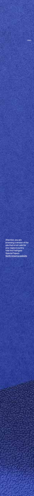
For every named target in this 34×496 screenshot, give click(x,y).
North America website (16, 256)
